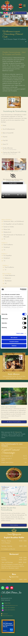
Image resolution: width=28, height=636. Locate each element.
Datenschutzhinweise (7, 615)
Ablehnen (14, 345)
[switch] (24, 318)
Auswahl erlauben (14, 341)
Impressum (4, 613)
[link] (25, 41)
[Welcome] (20, 5)
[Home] (20, 7)
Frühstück (17, 432)
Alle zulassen (14, 337)
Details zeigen (20, 333)
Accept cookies (13, 183)
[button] (24, 5)
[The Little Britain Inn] (9, 5)
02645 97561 (14, 577)
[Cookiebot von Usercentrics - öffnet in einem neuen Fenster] (20, 289)
